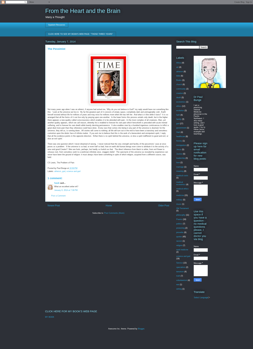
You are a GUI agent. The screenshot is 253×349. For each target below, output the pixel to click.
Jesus (178, 149)
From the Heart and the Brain (82, 11)
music (178, 204)
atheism (57, 171)
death (178, 97)
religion (179, 245)
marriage (180, 167)
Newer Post (54, 205)
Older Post (163, 205)
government (181, 128)
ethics (178, 106)
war (177, 284)
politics (179, 224)
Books (179, 80)
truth (178, 276)
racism (179, 241)
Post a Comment (58, 196)
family (178, 119)
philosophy (180, 215)
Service (179, 263)
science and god (73, 171)
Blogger (141, 329)
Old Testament (182, 208)
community (181, 89)
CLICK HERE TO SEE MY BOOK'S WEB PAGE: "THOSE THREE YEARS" (80, 34)
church (179, 84)
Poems (179, 219)
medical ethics (182, 189)
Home (109, 205)
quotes (179, 236)
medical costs (182, 175)
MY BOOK (49, 317)
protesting (180, 228)
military (179, 200)
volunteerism (181, 280)
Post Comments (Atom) (114, 213)
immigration (181, 145)
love (178, 162)
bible (178, 76)
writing (179, 289)
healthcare (180, 136)
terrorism (180, 272)
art (177, 67)
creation (179, 93)
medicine (180, 195)
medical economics (181, 183)
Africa (178, 63)
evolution (180, 110)
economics (181, 102)
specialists (180, 267)
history (179, 141)
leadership (180, 158)
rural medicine (182, 250)
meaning (179, 171)
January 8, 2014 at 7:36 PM (66, 190)
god (63, 171)
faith (178, 115)
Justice (179, 154)
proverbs (180, 232)
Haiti (178, 132)
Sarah (56, 183)
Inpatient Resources (56, 25)
